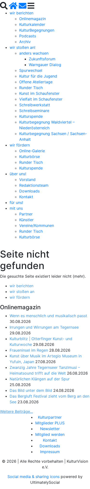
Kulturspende (31, 116)
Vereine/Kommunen (36, 225)
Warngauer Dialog (45, 64)
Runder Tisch (31, 87)
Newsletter (50, 428)
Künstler (26, 219)
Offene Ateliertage (36, 81)
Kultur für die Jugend (38, 76)
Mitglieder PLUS (50, 423)
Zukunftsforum (42, 58)
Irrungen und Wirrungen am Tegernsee (44, 327)
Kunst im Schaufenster (39, 93)
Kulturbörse (29, 156)
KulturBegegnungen (36, 30)
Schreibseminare (34, 110)
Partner (26, 214)
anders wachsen (33, 53)
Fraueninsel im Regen (29, 350)
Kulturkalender (32, 24)
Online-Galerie (32, 150)
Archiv (25, 41)
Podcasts (27, 36)
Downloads (29, 191)
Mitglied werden (50, 434)
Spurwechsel (30, 70)
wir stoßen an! (22, 47)
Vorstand (27, 179)
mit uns (16, 208)
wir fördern (20, 145)
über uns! (18, 173)
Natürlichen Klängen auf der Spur (40, 379)
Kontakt (26, 196)
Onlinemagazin (32, 18)
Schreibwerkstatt (34, 104)
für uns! (16, 202)
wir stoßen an (22, 291)
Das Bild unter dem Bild (31, 390)
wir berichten (21, 13)
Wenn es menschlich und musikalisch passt (48, 315)
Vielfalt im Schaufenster (40, 99)
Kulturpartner (50, 417)
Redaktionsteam (33, 185)
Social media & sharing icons (34, 476)
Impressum (50, 451)
